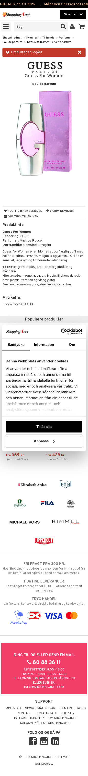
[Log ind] (72, 26)
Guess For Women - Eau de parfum (49, 42)
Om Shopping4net (62, 718)
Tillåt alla (44, 426)
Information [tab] (44, 344)
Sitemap (62, 757)
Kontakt (25, 713)
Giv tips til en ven (23, 217)
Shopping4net (12, 38)
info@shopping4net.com (44, 687)
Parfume (64, 38)
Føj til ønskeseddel (24, 211)
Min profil (14, 708)
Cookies (67, 713)
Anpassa (41, 441)
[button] (82, 26)
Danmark (43, 764)
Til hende (48, 38)
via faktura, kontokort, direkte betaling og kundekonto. (44, 601)
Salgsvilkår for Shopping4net (45, 723)
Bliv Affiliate (46, 713)
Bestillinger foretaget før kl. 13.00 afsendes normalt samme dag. (44, 586)
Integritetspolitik (29, 718)
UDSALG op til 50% (17, 4)
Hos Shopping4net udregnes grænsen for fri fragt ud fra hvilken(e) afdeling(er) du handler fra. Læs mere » (44, 568)
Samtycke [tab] (16, 344)
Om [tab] (72, 344)
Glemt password (72, 708)
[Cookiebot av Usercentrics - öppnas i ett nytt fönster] (62, 332)
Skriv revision (62, 211)
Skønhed (32, 38)
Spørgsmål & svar (40, 708)
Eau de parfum (12, 42)
